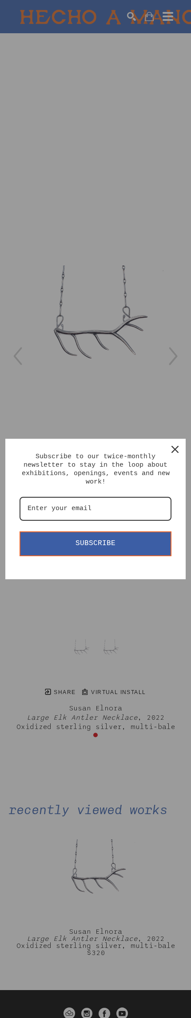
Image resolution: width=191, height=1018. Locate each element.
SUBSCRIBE (95, 543)
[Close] (175, 449)
